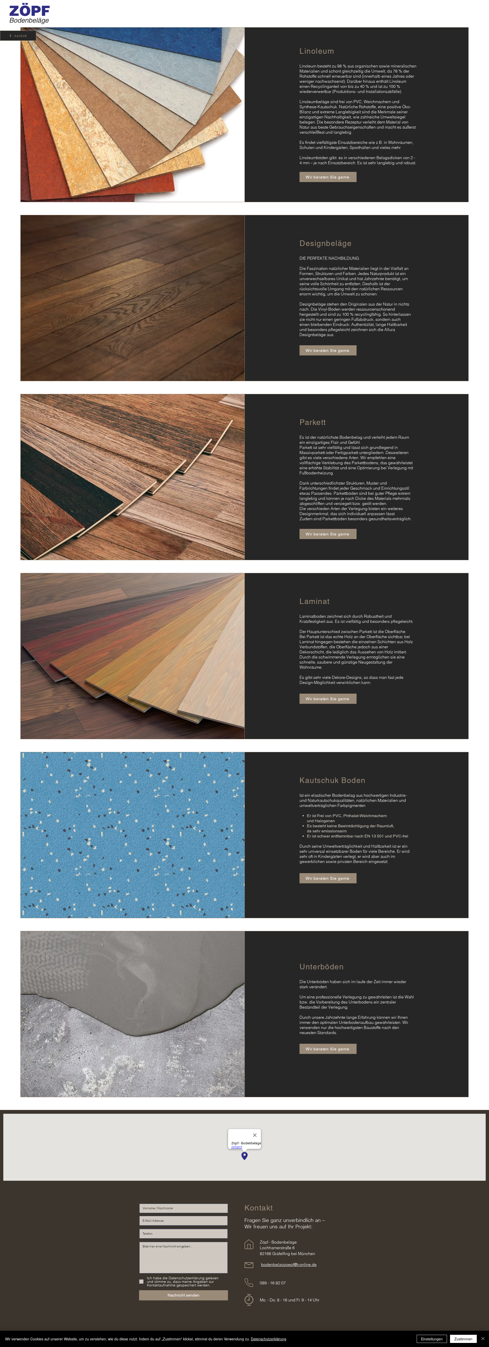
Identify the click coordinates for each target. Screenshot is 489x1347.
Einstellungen (432, 1338)
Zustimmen (463, 1338)
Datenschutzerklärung (268, 1338)
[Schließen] (483, 1339)
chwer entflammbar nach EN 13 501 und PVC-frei (363, 836)
